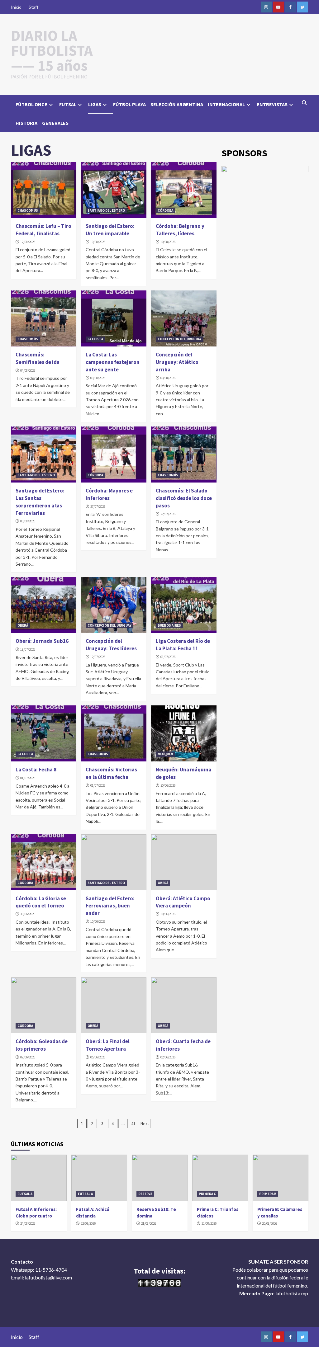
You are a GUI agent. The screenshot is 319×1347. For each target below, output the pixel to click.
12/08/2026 (27, 242)
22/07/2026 (167, 514)
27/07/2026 (97, 506)
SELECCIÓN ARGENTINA (176, 104)
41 (133, 1123)
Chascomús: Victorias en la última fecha (111, 773)
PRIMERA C (207, 1194)
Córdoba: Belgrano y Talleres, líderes (180, 230)
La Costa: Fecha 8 (36, 769)
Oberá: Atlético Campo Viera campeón (183, 902)
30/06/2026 (167, 785)
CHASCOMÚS (27, 210)
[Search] (304, 103)
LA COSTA (95, 339)
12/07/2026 (97, 657)
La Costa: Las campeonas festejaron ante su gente (113, 362)
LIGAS (94, 104)
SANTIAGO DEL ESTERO (106, 210)
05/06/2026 (97, 1057)
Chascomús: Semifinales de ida (38, 358)
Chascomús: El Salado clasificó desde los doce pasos (184, 498)
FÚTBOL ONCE (31, 104)
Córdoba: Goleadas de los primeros (42, 1045)
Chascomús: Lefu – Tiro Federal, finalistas (43, 230)
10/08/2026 (97, 242)
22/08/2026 (88, 1223)
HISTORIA (26, 123)
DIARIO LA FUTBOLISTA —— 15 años (52, 50)
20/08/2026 (269, 1223)
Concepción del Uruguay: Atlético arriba (177, 362)
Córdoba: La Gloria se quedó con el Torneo (41, 902)
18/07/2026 (27, 649)
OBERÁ (22, 625)
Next (144, 1123)
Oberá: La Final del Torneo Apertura (108, 1045)
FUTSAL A (24, 1194)
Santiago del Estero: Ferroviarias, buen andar (110, 906)
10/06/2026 (97, 921)
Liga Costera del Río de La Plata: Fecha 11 (183, 645)
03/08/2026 (97, 378)
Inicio (16, 7)
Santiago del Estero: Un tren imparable (110, 230)
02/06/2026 (167, 1057)
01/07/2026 (167, 657)
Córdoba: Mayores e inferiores (109, 494)
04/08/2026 (27, 370)
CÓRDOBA (165, 210)
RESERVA (145, 1194)
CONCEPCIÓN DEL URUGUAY (180, 339)
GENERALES (55, 123)
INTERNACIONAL (226, 104)
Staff (33, 7)
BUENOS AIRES (169, 625)
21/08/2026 (148, 1223)
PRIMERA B (267, 1194)
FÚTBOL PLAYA (129, 104)
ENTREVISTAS (272, 104)
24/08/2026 (27, 1223)
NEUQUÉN (165, 754)
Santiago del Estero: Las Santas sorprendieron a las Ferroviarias (40, 501)
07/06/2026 (27, 1057)
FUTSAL (67, 104)
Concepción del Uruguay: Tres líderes (111, 645)
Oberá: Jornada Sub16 (42, 641)
